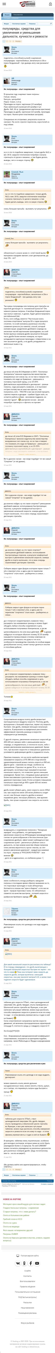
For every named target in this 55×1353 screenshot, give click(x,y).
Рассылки (27, 1302)
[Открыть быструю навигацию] (51, 23)
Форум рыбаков (27, 1323)
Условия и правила (47, 1184)
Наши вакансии (27, 1308)
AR (13, 78)
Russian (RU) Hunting (9, 1181)
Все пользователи (27, 1281)
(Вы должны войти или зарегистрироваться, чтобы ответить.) (25, 1166)
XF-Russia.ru (12, 1186)
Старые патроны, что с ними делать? (19, 1211)
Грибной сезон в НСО (12, 1219)
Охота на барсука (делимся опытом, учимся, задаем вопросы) (26, 1239)
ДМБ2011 (16, 270)
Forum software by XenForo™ (11, 1184)
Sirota (14, 47)
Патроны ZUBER (10, 1234)
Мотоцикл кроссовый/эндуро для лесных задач (24, 1204)
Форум (7, 15)
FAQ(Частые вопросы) (27, 1297)
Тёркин (15, 909)
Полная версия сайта (29, 1256)
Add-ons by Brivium (28, 1184)
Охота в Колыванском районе (16, 1215)
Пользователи (18, 14)
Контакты (27, 1276)
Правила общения (27, 1287)
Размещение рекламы (27, 1313)
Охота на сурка (10, 1223)
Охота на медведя (11, 1226)
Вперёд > (18, 41)
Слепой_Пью (17, 172)
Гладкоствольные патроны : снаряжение (21, 1208)
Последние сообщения (11, 18)
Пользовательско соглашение (27, 1292)
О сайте (27, 1271)
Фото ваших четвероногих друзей (17, 1230)
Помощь (49, 1181)
